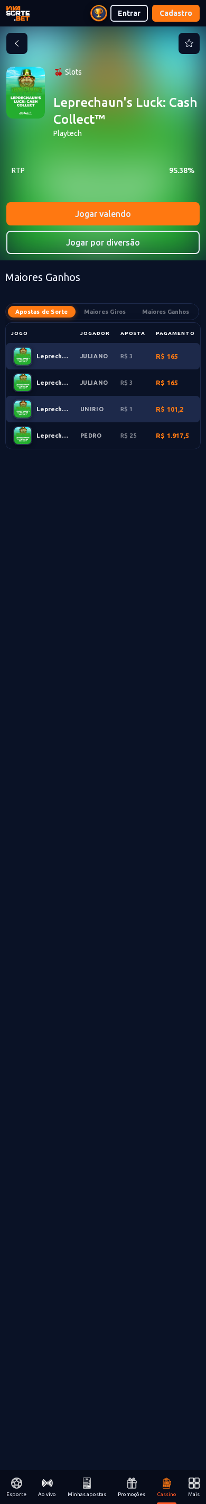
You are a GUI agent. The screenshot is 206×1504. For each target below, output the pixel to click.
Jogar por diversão (103, 242)
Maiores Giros (105, 312)
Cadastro (176, 13)
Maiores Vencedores (165, 312)
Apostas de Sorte (41, 312)
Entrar (129, 13)
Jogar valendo (103, 214)
